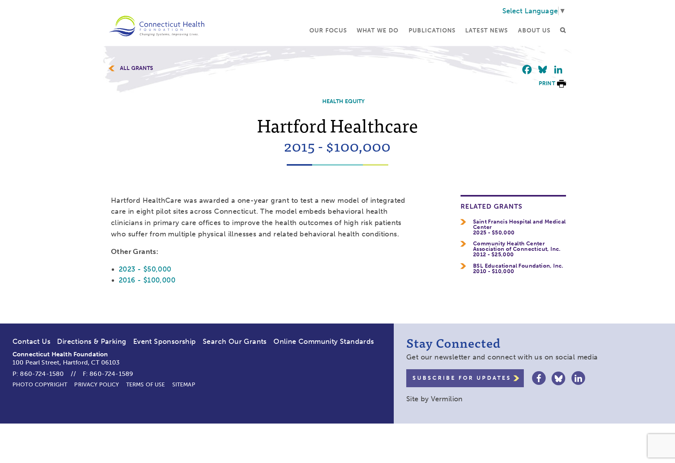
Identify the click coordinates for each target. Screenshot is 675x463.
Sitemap (183, 384)
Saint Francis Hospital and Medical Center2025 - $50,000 (519, 227)
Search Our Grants (235, 341)
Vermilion (447, 399)
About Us (534, 30)
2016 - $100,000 (147, 280)
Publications (432, 30)
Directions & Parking (91, 341)
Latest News (486, 30)
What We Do (377, 30)
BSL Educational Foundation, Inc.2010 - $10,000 (518, 268)
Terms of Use (145, 384)
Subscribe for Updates (461, 378)
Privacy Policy (96, 384)
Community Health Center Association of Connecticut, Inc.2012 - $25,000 (517, 249)
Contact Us (31, 341)
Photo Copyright (39, 384)
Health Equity (343, 101)
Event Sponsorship (164, 341)
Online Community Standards (323, 341)
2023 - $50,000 (145, 269)
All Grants (137, 68)
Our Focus (328, 30)
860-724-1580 (42, 373)
